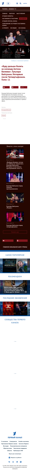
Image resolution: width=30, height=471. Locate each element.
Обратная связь (7, 448)
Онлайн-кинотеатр (23, 441)
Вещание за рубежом (16, 457)
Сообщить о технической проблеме (19, 60)
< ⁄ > (22, 87)
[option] (7, 53)
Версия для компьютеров (15, 453)
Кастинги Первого (24, 443)
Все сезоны (22, 28)
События (9, 450)
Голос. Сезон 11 (9, 9)
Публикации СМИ (18, 450)
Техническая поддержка (20, 448)
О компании (4, 441)
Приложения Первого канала (9, 443)
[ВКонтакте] (6, 87)
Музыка (3, 115)
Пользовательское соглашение (18, 446)
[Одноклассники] (15, 87)
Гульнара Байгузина (6, 110)
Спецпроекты (13, 441)
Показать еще (15, 232)
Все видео (6, 446)
